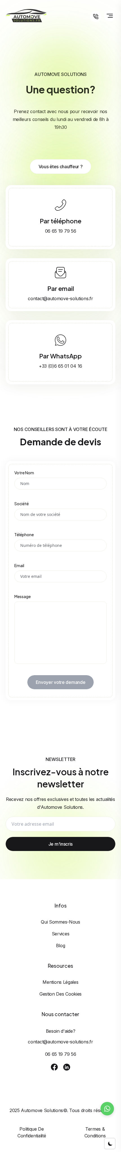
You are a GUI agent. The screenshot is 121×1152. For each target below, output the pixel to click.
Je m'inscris (60, 844)
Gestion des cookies (60, 994)
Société (21, 503)
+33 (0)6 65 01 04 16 (60, 366)
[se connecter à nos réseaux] (54, 1067)
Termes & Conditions (95, 1132)
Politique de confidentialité (31, 1132)
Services (61, 934)
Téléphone (24, 534)
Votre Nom (24, 472)
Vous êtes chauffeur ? (61, 166)
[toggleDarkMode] (109, 1143)
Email (19, 565)
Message (22, 596)
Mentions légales (60, 982)
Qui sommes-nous (60, 922)
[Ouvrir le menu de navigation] (109, 15)
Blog (60, 945)
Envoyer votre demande (61, 682)
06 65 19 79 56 (60, 231)
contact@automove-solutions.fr (60, 298)
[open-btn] (95, 16)
